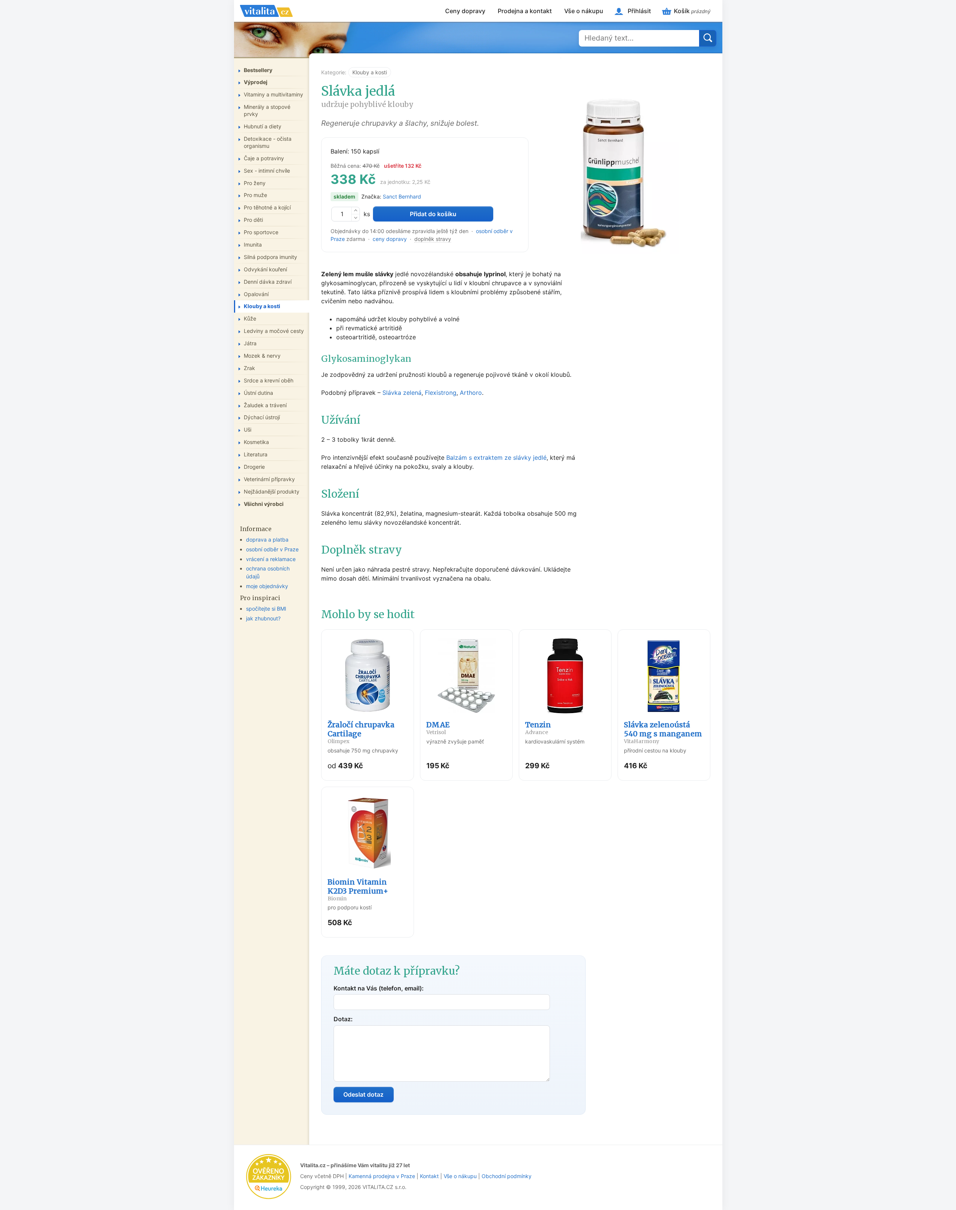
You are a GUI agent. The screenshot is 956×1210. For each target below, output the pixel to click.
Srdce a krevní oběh (268, 380)
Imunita (253, 244)
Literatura (255, 454)
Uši (247, 429)
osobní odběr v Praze (272, 549)
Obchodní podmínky (507, 1176)
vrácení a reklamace (271, 559)
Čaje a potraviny (264, 158)
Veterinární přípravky (269, 479)
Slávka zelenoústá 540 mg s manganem (663, 732)
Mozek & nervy (262, 355)
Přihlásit (639, 11)
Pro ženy (255, 183)
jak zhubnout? (263, 618)
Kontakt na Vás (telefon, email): (379, 988)
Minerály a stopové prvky (267, 110)
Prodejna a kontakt (525, 11)
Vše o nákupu (583, 11)
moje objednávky (267, 586)
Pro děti (253, 220)
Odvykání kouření (265, 269)
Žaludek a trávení (265, 405)
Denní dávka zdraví (267, 281)
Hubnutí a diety (262, 126)
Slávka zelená (401, 392)
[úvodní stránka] (266, 11)
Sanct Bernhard (402, 196)
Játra (250, 343)
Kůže (250, 318)
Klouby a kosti (369, 72)
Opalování (256, 294)
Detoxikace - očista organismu (267, 142)
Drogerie (254, 467)
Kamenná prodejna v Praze (382, 1176)
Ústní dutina (258, 393)
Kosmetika (256, 442)
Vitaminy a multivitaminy (273, 94)
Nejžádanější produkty (271, 491)
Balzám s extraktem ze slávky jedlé (496, 457)
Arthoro (471, 392)
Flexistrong (440, 392)
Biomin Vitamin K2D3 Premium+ (358, 889)
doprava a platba (267, 539)
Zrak (249, 368)
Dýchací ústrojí (262, 417)
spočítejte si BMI (266, 608)
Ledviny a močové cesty (274, 331)
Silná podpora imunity (270, 257)
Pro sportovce (261, 232)
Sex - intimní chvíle (267, 170)
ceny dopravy (390, 239)
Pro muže (255, 195)
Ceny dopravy (465, 11)
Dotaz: (343, 1019)
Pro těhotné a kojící (267, 207)
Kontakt (429, 1176)
